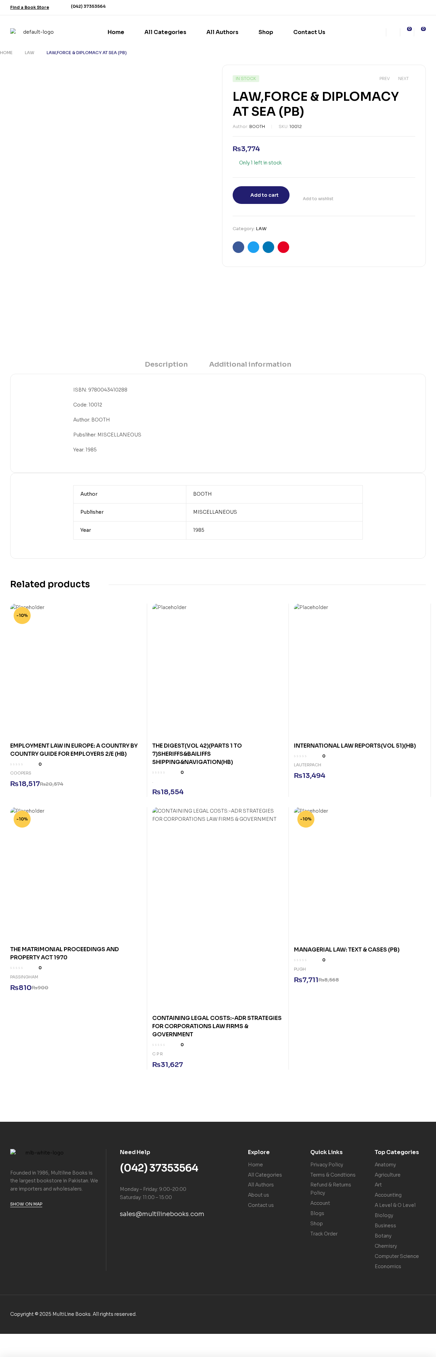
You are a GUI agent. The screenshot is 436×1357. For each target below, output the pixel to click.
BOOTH (257, 126)
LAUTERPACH (307, 764)
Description (166, 364)
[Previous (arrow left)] (10, 1351)
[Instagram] (408, 7)
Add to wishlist (318, 198)
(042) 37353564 (88, 6)
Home (6, 52)
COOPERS (20, 773)
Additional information (250, 364)
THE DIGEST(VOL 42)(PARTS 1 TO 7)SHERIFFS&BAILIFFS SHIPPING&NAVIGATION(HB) (197, 754)
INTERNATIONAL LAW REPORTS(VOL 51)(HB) (355, 745)
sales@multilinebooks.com (162, 1214)
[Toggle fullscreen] (32, 1339)
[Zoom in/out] (10, 1339)
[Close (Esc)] (77, 1339)
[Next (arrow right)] (32, 1351)
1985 (198, 530)
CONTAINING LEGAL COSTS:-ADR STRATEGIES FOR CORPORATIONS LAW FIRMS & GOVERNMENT (217, 1026)
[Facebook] (395, 7)
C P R (157, 1053)
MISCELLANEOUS (215, 512)
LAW (29, 52)
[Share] (54, 1339)
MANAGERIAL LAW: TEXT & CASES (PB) (347, 949)
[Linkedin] (422, 7)
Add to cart (264, 195)
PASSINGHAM (24, 976)
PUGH (300, 969)
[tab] (166, 367)
